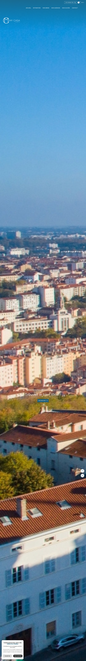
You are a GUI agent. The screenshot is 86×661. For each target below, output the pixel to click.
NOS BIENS (46, 8)
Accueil (28, 8)
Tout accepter (17, 656)
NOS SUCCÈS (66, 8)
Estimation (37, 8)
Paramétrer (7, 656)
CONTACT (75, 8)
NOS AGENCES (55, 8)
